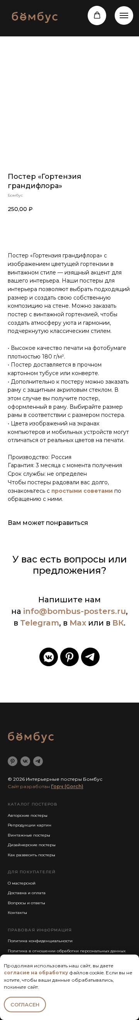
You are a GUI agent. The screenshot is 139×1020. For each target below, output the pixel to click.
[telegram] (90, 657)
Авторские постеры (27, 815)
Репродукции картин (29, 825)
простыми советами (82, 490)
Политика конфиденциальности (40, 940)
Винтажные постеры (29, 835)
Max (78, 622)
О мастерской (22, 883)
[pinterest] (69, 657)
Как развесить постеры (31, 854)
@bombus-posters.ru (82, 611)
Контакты (17, 912)
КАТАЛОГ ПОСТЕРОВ (33, 804)
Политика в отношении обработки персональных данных (66, 950)
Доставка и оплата (27, 892)
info (31, 611)
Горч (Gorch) (67, 786)
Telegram (39, 622)
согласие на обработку (36, 972)
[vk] (25, 761)
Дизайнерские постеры (32, 844)
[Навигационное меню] (124, 15)
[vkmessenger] (48, 657)
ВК (118, 622)
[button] (97, 15)
